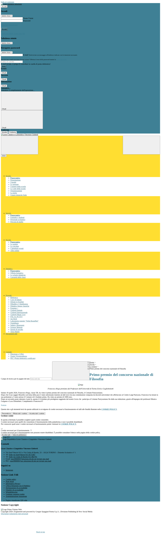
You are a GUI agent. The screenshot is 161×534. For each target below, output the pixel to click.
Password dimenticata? (9, 25)
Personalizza (6, 413)
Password (26, 21)
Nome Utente (28, 18)
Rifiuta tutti (20, 413)
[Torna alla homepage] (80, 135)
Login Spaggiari (61, 59)
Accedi (4, 6)
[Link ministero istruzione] (11, 4)
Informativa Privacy (13, 484)
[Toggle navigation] (19, 145)
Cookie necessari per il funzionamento (15, 430)
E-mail (25, 55)
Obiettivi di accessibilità (14, 490)
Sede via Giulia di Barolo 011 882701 (23, 457)
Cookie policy (11, 479)
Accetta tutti (36, 413)
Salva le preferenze (19, 435)
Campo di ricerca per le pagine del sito (15, 379)
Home (91, 362)
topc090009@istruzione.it (30, 459)
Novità (92, 364)
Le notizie (93, 367)
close (4, 156)
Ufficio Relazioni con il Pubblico (18, 486)
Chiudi (4, 73)
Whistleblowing (11, 492)
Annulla (4, 132)
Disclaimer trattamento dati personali (14, 514)
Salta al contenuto (7, 2)
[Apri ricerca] (141, 145)
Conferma (12, 132)
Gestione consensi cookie (15, 494)
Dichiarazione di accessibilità (16, 488)
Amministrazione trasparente (16, 496)
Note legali (10, 481)
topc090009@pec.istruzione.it (30, 461)
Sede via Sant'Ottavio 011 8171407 (22, 455)
